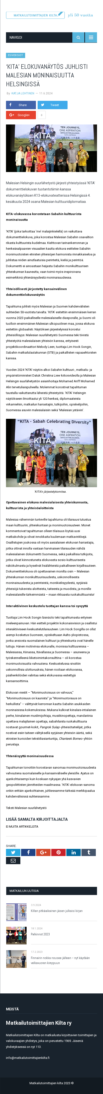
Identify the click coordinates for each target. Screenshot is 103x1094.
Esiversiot (15, 55)
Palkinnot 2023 (40, 934)
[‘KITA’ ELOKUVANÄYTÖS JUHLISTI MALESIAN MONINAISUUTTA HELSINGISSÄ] (51, 148)
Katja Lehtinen (22, 93)
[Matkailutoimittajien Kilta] (51, 14)
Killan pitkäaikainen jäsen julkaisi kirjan (57, 911)
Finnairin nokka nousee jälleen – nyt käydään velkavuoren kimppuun (60, 960)
